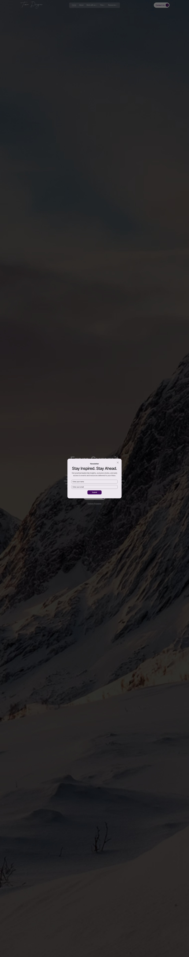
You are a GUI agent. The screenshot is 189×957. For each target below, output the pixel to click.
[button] (118, 463)
